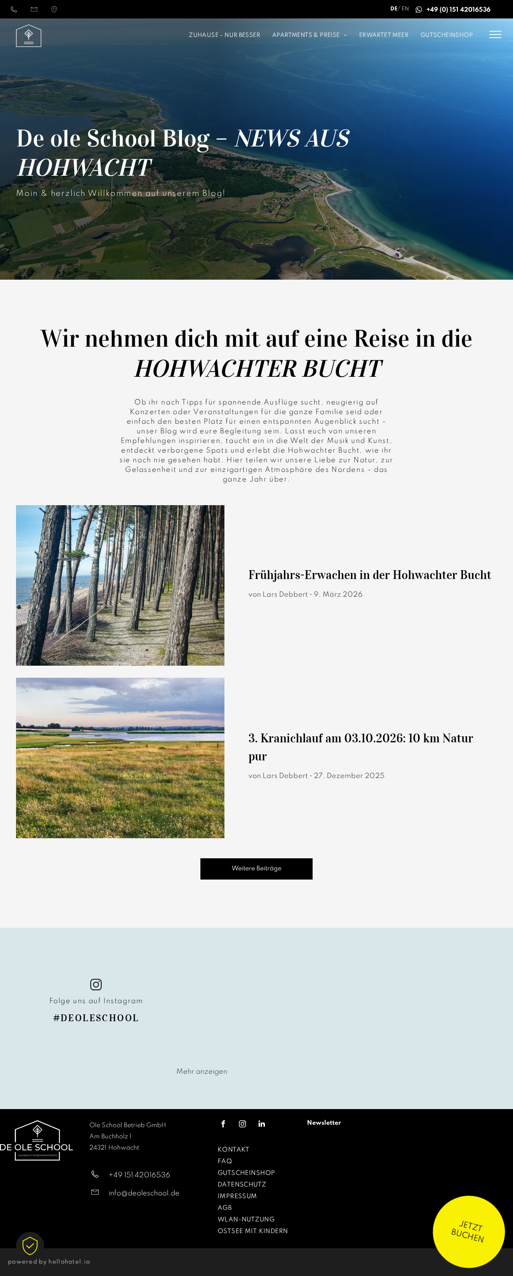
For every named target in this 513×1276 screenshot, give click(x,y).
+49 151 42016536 (139, 1175)
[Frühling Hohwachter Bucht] (120, 585)
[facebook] (223, 1125)
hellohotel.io (69, 1262)
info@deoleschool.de (144, 1193)
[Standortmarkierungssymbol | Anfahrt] (54, 12)
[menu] (495, 34)
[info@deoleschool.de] (34, 12)
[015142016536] (14, 12)
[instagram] (96, 986)
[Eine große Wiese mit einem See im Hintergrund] (120, 758)
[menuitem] (177, 36)
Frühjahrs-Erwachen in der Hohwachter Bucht (369, 574)
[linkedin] (261, 1125)
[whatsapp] (419, 11)
